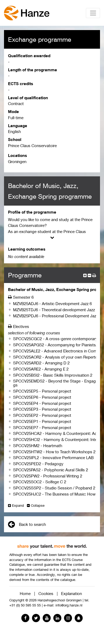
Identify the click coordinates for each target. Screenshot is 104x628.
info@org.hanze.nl (68, 605)
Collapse (38, 506)
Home (25, 593)
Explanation (71, 593)
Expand (18, 506)
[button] (94, 275)
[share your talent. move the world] (52, 544)
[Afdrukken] (10, 297)
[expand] (85, 275)
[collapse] (89, 275)
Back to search (32, 524)
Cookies (45, 593)
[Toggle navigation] (93, 13)
